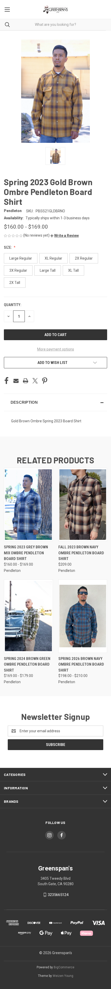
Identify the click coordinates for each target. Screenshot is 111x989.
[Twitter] (35, 380)
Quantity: (12, 305)
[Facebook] (6, 380)
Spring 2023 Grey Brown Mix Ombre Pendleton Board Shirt (26, 553)
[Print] (25, 380)
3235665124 (58, 894)
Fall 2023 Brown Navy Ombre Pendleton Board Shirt (81, 553)
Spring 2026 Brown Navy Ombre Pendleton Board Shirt (81, 664)
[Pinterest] (44, 380)
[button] (64, 235)
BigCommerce (64, 967)
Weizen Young (63, 976)
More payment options (55, 349)
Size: (8, 247)
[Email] (16, 380)
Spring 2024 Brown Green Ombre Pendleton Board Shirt (27, 664)
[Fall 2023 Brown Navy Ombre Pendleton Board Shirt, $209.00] (82, 504)
